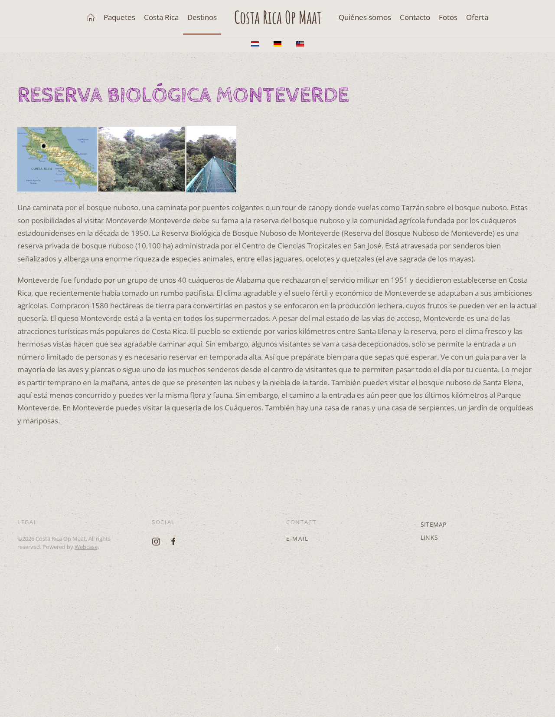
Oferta (477, 17)
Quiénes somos (365, 17)
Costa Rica (161, 17)
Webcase (86, 547)
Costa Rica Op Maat (277, 17)
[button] (277, 649)
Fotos (448, 17)
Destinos (202, 17)
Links (429, 537)
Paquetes (119, 17)
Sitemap (433, 524)
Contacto (415, 17)
